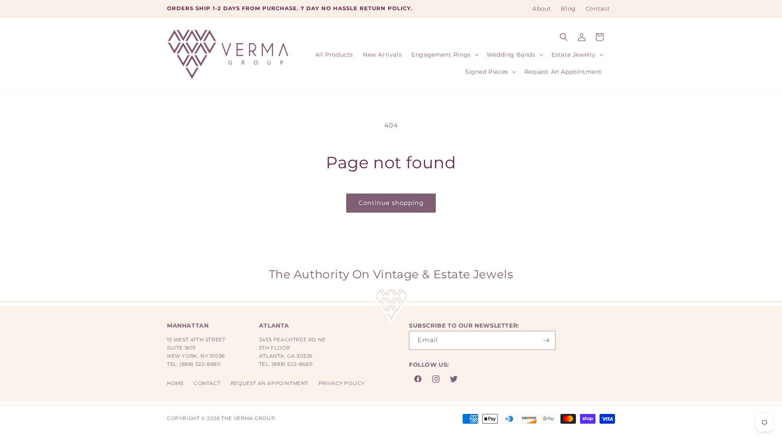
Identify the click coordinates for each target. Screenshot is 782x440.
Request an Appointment (269, 383)
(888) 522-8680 (200, 364)
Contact (207, 383)
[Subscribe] (546, 340)
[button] (564, 37)
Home (175, 383)
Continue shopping (391, 203)
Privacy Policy (342, 383)
